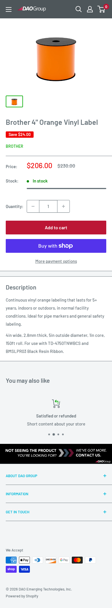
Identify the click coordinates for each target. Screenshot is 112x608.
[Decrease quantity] (33, 206)
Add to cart (56, 227)
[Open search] (79, 9)
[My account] (90, 9)
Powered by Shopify (22, 596)
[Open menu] (8, 9)
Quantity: (14, 206)
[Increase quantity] (63, 206)
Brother (14, 146)
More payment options (56, 261)
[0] (101, 9)
